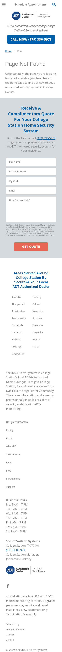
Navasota (37, 311)
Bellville (16, 339)
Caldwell (37, 304)
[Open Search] (54, 4)
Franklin (16, 297)
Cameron (17, 332)
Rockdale (37, 318)
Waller (35, 346)
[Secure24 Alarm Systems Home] (31, 16)
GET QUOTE (31, 246)
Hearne (36, 339)
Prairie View (18, 311)
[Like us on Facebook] (7, 587)
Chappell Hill (18, 353)
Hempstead (18, 304)
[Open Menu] (4, 5)
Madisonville (19, 318)
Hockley (36, 297)
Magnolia (37, 332)
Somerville (18, 325)
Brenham (37, 325)
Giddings (17, 346)
